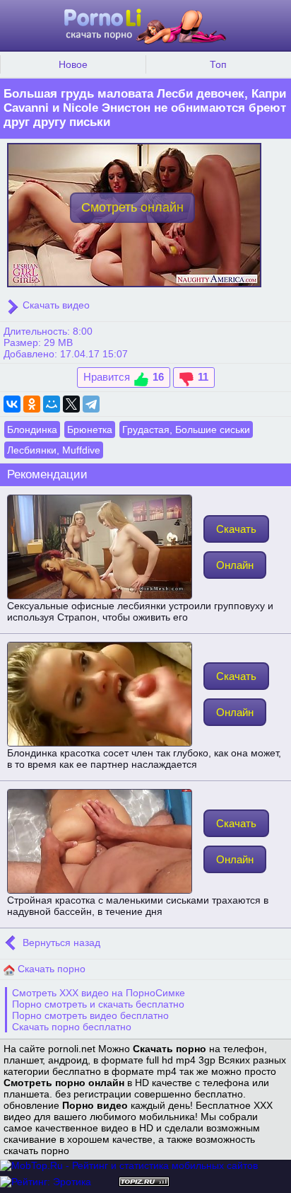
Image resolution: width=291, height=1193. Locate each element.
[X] (71, 404)
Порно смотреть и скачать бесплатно (98, 1004)
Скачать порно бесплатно (71, 1026)
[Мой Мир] (51, 404)
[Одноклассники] (31, 404)
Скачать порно (50, 968)
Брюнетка (89, 429)
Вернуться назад (60, 942)
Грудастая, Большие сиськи (186, 429)
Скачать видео (55, 305)
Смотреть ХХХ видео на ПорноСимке (98, 992)
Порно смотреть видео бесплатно (90, 1015)
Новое (73, 64)
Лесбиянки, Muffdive (53, 450)
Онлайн (235, 565)
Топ (218, 64)
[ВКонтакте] (12, 404)
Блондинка (32, 429)
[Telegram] (91, 404)
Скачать (236, 529)
